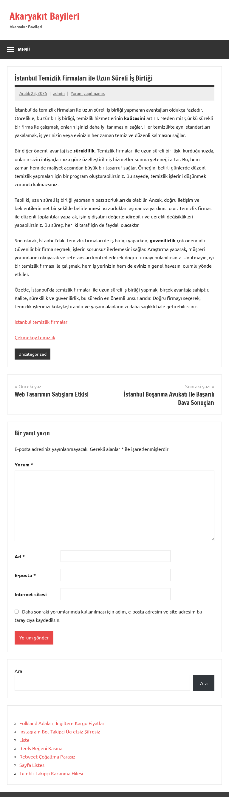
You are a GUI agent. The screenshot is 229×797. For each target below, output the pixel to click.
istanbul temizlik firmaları (42, 322)
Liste (24, 740)
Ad (20, 556)
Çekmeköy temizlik (35, 337)
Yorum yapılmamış (88, 93)
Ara (18, 671)
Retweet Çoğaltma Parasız (47, 756)
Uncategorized (32, 354)
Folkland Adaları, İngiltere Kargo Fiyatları (62, 723)
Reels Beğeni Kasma (40, 748)
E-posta (25, 575)
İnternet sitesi (31, 594)
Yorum (24, 464)
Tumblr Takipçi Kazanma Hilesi (51, 773)
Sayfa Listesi (32, 765)
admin (59, 93)
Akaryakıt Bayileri (44, 16)
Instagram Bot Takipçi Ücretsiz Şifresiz (59, 731)
